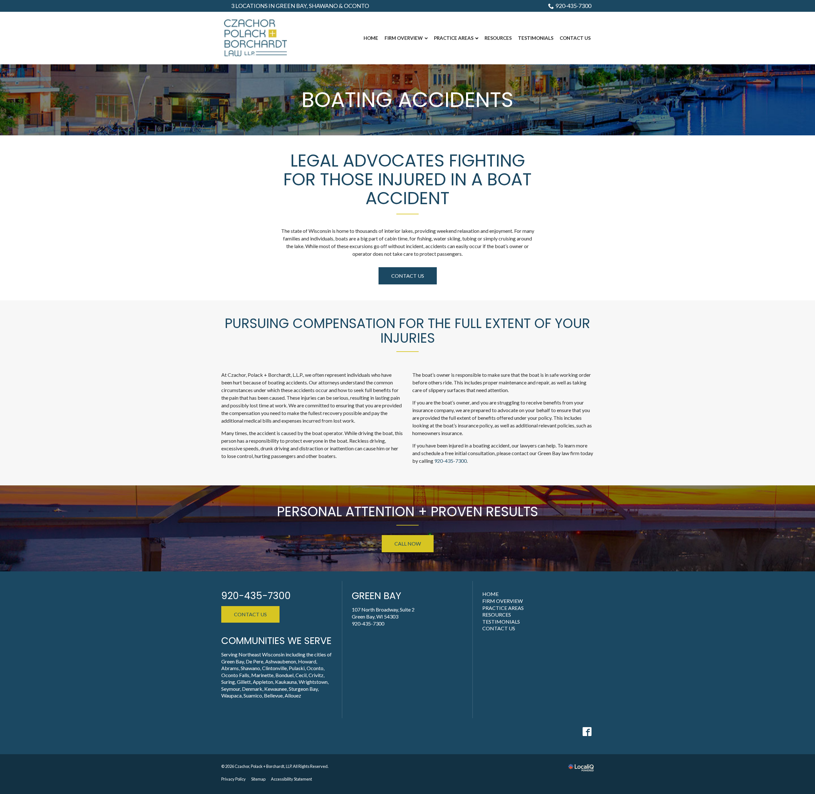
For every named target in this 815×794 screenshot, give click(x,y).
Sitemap (258, 779)
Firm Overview (502, 601)
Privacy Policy (233, 779)
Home (490, 594)
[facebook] (587, 731)
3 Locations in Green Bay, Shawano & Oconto (300, 5)
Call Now (407, 543)
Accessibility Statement (291, 779)
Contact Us (407, 276)
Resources (496, 615)
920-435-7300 (573, 5)
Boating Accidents (407, 99)
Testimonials (501, 622)
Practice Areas (503, 608)
